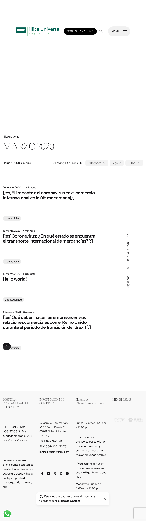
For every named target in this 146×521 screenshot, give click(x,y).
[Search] (101, 31)
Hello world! (15, 294)
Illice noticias (11, 136)
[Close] (104, 498)
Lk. (128, 260)
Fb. (128, 268)
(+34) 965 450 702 (50, 441)
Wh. (128, 244)
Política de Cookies (68, 500)
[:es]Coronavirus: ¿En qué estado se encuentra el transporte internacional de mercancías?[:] (49, 246)
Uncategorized (13, 315)
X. (128, 252)
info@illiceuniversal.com (54, 451)
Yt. (128, 235)
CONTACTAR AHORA (80, 31)
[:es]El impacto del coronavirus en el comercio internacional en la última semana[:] (49, 195)
